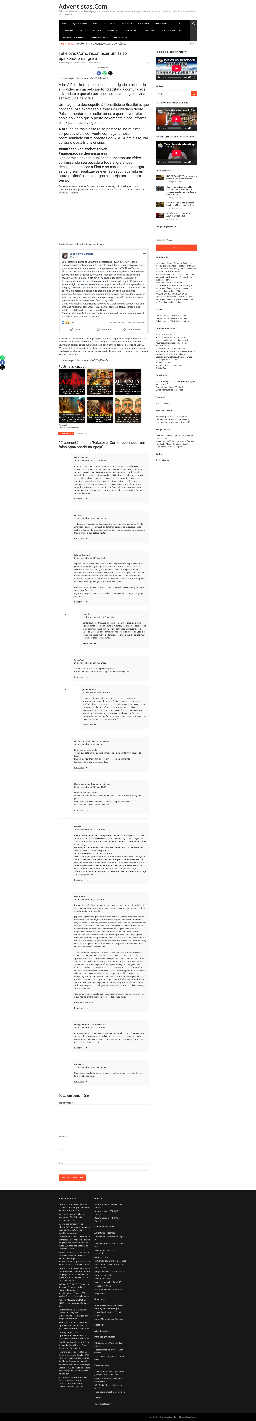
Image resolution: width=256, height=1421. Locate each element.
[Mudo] (189, 77)
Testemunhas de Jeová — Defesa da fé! (173, 422)
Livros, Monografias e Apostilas (169, 390)
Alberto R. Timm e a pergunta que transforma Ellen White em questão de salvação (176, 277)
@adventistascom (163, 460)
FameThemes (191, 1417)
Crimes (80, 433)
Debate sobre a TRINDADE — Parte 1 (172, 315)
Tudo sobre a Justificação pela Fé (170, 446)
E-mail (63, 1149)
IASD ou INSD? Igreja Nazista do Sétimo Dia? (73, 1302)
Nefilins (97, 30)
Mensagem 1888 (99, 37)
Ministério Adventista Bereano (169, 365)
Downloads (150, 30)
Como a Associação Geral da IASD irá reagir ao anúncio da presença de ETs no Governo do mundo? (74, 1358)
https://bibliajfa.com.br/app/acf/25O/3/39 (93, 853)
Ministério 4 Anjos (163, 362)
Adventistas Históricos (165, 334)
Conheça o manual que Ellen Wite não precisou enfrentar (72, 1217)
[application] (176, 68)
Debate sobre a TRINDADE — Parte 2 (172, 318)
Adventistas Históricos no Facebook (171, 343)
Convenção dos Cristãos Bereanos (171, 348)
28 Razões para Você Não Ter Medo (171, 416)
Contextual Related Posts (69, 427)
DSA (178, 23)
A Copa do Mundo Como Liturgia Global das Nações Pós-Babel (74, 1345)
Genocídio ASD (162, 23)
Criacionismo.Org (171, 30)
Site (61, 1163)
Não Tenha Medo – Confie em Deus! (172, 444)
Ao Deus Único (162, 345)
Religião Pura (161, 368)
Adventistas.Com (83, 6)
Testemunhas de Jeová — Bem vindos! (172, 419)
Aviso (95, 23)
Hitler (83, 30)
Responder (79, 498)
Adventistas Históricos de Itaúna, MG (172, 340)
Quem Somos (80, 23)
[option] (135, 43)
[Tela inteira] (194, 77)
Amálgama (110, 23)
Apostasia (143, 23)
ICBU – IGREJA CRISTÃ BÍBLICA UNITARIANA (175, 351)
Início (64, 23)
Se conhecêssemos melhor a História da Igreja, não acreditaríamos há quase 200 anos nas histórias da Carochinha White (74, 1242)
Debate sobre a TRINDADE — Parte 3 (172, 321)
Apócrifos (126, 23)
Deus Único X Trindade (74, 37)
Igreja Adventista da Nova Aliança (170, 354)
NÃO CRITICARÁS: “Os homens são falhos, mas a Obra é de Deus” (106, 44)
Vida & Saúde (120, 37)
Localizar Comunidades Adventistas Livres (174, 357)
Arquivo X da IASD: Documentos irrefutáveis (175, 441)
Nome (62, 1136)
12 (148, 63)
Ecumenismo (68, 30)
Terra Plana (131, 30)
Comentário (66, 1103)
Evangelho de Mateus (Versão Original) (172, 387)
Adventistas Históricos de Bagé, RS (171, 337)
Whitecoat (113, 30)
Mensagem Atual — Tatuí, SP (168, 359)
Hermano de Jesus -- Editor (69, 63)
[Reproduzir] (159, 77)
